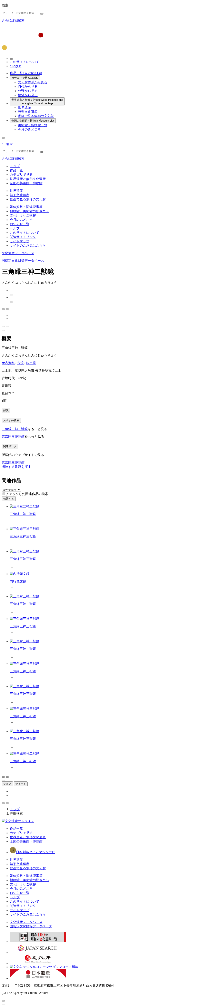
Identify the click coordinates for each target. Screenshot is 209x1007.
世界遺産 (24, 107)
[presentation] (3, 493)
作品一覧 (26, 73)
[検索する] (41, 14)
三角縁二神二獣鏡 (23, 514)
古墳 (20, 363)
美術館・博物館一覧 (32, 125)
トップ (15, 166)
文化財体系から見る (32, 82)
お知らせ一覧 (19, 224)
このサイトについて (24, 62)
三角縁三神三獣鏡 (23, 536)
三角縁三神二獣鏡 (15, 429)
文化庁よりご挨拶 (23, 215)
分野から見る (28, 91)
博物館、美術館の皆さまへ (29, 211)
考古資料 (8, 363)
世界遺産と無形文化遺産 (37, 101)
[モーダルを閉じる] (3, 1000)
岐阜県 (31, 363)
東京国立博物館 (13, 436)
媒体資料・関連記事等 (26, 207)
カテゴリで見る (24, 77)
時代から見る (28, 86)
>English (15, 66)
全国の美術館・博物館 (32, 120)
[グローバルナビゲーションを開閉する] (3, 138)
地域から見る (28, 95)
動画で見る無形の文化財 (36, 116)
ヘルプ (15, 228)
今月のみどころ (29, 129)
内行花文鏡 (18, 581)
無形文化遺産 (28, 111)
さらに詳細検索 (13, 20)
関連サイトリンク (23, 237)
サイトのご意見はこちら (28, 245)
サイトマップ (19, 241)
